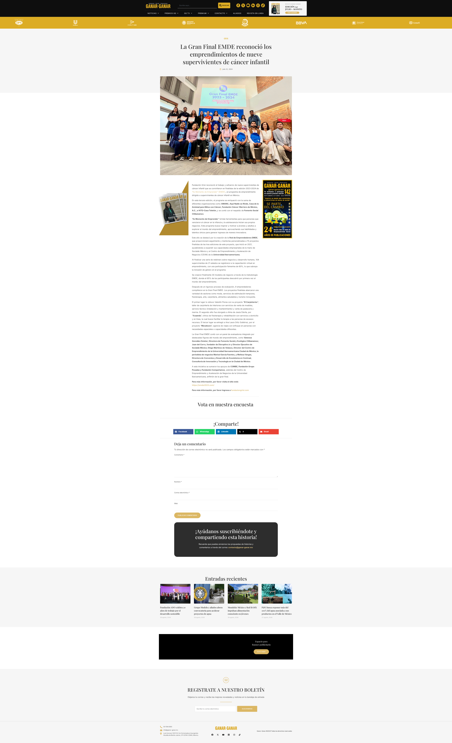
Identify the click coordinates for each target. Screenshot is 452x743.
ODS (226, 38)
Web (176, 503)
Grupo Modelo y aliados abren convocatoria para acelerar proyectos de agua (208, 610)
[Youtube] (248, 5)
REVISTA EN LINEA (255, 13)
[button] (183, 431)
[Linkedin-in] (253, 5)
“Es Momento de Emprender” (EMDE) (208, 192)
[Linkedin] (228, 735)
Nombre (178, 482)
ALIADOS (237, 13)
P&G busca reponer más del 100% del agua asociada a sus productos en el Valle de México (277, 610)
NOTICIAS (152, 13)
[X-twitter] (243, 5)
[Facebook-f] (238, 5)
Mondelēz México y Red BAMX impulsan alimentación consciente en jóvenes (242, 610)
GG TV (187, 13)
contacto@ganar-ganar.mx (240, 547)
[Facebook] (212, 735)
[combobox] (197, 5)
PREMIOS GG (170, 13)
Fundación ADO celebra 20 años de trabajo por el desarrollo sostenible (173, 610)
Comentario (179, 455)
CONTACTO (220, 13)
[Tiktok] (263, 5)
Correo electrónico (182, 493)
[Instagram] (258, 5)
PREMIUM (202, 13)
